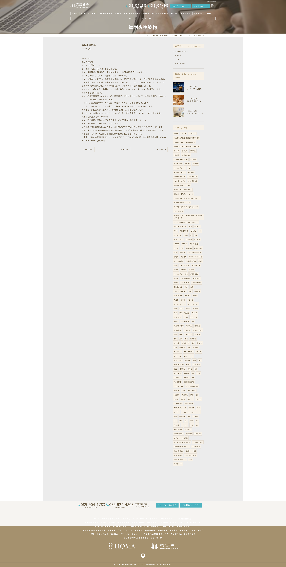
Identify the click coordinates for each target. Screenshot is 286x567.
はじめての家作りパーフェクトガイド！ (186, 222)
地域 (175, 252)
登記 (197, 395)
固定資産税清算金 (189, 382)
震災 (197, 421)
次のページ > (161, 149)
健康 (175, 265)
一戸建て (197, 226)
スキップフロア (188, 352)
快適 (197, 425)
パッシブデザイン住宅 (181, 274)
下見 (198, 373)
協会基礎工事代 (179, 386)
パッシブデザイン (179, 168)
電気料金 (189, 326)
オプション (177, 373)
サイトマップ (156, 538)
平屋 (182, 248)
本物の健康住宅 (179, 211)
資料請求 (187, 164)
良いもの (194, 313)
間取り (188, 308)
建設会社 (182, 416)
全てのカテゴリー (181, 51)
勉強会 (176, 321)
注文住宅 (183, 133)
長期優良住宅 (178, 287)
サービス (177, 151)
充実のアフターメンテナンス (183, 190)
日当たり (198, 399)
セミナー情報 (180, 63)
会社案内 (193, 159)
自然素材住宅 (185, 283)
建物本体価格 (192, 390)
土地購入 (186, 377)
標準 (195, 369)
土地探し (193, 231)
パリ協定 (191, 270)
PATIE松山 (188, 429)
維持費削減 (177, 330)
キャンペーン (178, 360)
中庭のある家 (178, 429)
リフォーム (177, 235)
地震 (189, 416)
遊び (194, 360)
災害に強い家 (178, 296)
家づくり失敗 (189, 403)
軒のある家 (185, 343)
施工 (175, 369)
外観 (191, 425)
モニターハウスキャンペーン (191, 412)
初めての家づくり (190, 455)
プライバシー (178, 403)
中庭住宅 (189, 434)
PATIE (190, 459)
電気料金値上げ (179, 326)
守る (186, 421)
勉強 (183, 390)
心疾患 (176, 278)
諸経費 (176, 257)
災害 (186, 287)
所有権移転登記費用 (192, 386)
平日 (198, 408)
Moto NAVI (191, 172)
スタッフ (185, 151)
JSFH (175, 231)
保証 (193, 321)
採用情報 (196, 164)
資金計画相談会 (179, 451)
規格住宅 (182, 347)
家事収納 (198, 352)
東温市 (176, 300)
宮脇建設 (177, 155)
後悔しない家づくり (180, 459)
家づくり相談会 (198, 330)
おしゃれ (197, 334)
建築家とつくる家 (179, 177)
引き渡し (182, 369)
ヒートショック (184, 265)
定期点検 (183, 270)
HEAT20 (176, 244)
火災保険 (177, 395)
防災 (180, 421)
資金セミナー (196, 265)
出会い (188, 365)
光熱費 (176, 270)
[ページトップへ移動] (206, 505)
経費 (193, 377)
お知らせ (178, 55)
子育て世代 (196, 278)
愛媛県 (195, 296)
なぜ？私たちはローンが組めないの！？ (186, 207)
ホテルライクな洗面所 (194, 252)
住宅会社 (177, 425)
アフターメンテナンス (196, 257)
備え (175, 421)
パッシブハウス (179, 239)
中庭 (189, 347)
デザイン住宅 (194, 244)
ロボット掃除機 (185, 278)
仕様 (193, 343)
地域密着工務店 (191, 261)
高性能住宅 (197, 434)
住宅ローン (193, 317)
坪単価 (190, 369)
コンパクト (177, 352)
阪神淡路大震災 (196, 283)
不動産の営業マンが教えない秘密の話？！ (187, 198)
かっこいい (177, 317)
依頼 (186, 339)
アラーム (196, 416)
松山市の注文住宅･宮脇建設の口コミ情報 (186, 138)
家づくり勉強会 (184, 313)
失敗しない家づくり (180, 408)
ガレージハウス (178, 261)
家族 (191, 421)
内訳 (175, 334)
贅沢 (199, 360)
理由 (175, 347)
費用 (180, 334)
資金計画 (183, 257)
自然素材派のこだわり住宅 (182, 185)
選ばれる (200, 343)
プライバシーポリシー (181, 159)
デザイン (185, 425)
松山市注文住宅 (179, 434)
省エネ (181, 308)
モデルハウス (178, 464)
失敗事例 (193, 339)
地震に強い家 (198, 248)
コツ (200, 231)
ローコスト (188, 334)
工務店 (186, 235)
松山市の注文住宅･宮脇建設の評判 (184, 142)
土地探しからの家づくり (181, 447)
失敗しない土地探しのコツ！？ (183, 194)
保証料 (183, 399)
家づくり (177, 390)
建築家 (176, 248)
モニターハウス (188, 356)
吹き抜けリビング (179, 304)
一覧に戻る (125, 149)
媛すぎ (183, 300)
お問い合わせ (186, 155)
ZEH (189, 168)
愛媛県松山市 (194, 274)
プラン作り (196, 365)
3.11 (190, 291)
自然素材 (184, 244)
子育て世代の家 (198, 442)
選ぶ (180, 339)
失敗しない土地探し (180, 291)
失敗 (193, 373)
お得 (175, 416)
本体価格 (186, 373)
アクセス (193, 151)
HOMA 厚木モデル (179, 172)
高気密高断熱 (184, 231)
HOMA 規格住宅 (192, 181)
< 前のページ (88, 149)
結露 (191, 287)
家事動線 (187, 296)
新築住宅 (187, 360)
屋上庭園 (196, 308)
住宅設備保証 (185, 321)
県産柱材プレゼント (180, 226)
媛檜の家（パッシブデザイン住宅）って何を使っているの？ (188, 217)
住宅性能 (197, 239)
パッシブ (182, 252)
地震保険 (185, 395)
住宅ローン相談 (191, 451)
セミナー (177, 412)
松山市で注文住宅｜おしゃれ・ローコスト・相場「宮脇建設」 (138, 565)
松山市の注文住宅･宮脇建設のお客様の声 (186, 146)
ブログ (177, 59)
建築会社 (192, 408)
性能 (195, 235)
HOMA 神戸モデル (179, 181)
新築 (190, 226)
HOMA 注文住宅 (192, 177)
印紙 (191, 395)
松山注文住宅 (196, 447)
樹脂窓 (200, 261)
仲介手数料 (177, 382)
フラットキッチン (193, 304)
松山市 (176, 133)
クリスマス (177, 356)
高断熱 (186, 317)
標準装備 (197, 291)
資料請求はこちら (201, 6)
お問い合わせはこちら (180, 6)
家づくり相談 (178, 455)
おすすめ (189, 239)
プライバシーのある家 (181, 438)
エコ (175, 313)
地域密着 (189, 248)
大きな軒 (177, 343)
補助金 (176, 283)
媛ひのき (190, 300)
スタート (190, 399)
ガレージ (196, 347)
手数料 (176, 399)
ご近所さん (177, 377)
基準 (175, 339)
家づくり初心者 (179, 365)
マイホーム (187, 330)
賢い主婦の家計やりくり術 (182, 202)
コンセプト (192, 133)
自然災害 (197, 326)
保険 (175, 308)
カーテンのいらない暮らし (182, 442)
